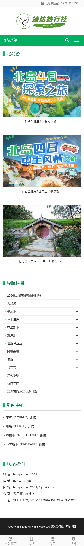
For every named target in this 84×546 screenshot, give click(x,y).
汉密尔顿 (13, 375)
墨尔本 (11, 311)
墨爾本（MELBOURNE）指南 (26, 435)
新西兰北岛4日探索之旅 (40, 121)
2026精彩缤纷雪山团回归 (24, 295)
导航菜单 (10, 40)
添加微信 (11, 543)
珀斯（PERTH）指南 (20, 426)
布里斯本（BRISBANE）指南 (25, 444)
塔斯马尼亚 (14, 343)
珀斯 (10, 359)
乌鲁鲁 (11, 367)
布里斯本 (13, 327)
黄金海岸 (13, 319)
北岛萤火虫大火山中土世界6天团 (40, 261)
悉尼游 (11, 303)
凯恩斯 (11, 335)
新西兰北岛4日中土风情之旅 (40, 191)
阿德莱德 (13, 351)
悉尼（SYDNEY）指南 (21, 417)
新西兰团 (13, 383)
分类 (53, 543)
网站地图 (70, 526)
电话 (31, 543)
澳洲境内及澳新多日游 (22, 391)
